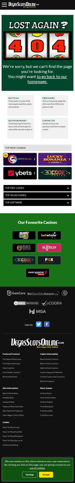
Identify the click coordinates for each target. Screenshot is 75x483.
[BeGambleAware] (43, 295)
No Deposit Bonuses (12, 359)
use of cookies (37, 468)
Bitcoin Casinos (47, 381)
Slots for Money (17, 121)
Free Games (48, 98)
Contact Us (48, 121)
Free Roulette (46, 410)
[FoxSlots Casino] (49, 261)
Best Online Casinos (49, 363)
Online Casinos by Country (52, 376)
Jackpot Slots (8, 402)
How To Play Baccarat (12, 440)
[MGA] (37, 312)
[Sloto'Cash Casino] (24, 236)
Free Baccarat (46, 415)
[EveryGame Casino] (37, 273)
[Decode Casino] (24, 261)
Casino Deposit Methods (51, 372)
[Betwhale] (49, 236)
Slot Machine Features (13, 410)
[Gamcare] (16, 294)
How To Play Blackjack (13, 436)
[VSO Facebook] (47, 324)
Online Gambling (10, 445)
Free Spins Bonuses (11, 363)
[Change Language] (24, 5)
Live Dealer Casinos (11, 372)
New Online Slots (48, 397)
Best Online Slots (10, 393)
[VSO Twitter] (39, 324)
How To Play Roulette (12, 431)
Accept (46, 474)
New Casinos (8, 368)
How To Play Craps (11, 427)
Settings (30, 474)
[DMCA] (26, 304)
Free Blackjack (46, 406)
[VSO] (37, 344)
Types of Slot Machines (13, 406)
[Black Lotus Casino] (24, 248)
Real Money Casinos (49, 359)
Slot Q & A (13, 98)
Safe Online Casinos (49, 368)
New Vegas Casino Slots (13, 415)
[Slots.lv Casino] (49, 248)
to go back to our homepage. (47, 79)
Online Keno (46, 393)
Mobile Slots (8, 397)
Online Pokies (46, 402)
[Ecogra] (51, 303)
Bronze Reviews (10, 376)
